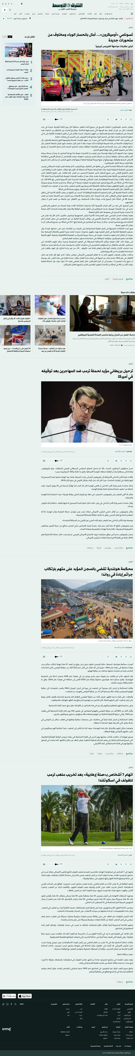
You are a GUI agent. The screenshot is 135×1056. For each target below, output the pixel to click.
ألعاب (20, 14)
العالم (101, 14)
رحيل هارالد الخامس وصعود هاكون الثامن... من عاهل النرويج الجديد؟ (16, 79)
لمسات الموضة (129, 1038)
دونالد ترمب (119, 548)
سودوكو (67, 1035)
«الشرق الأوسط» (120, 451)
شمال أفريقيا (127, 1015)
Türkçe (121, 3)
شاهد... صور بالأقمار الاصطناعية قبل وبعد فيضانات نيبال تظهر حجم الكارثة (16, 97)
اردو (117, 3)
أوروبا (118, 1012)
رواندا (92, 753)
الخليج (129, 1012)
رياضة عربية (117, 1035)
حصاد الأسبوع (104, 1032)
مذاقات (131, 1032)
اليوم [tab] (10, 36)
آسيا (119, 1015)
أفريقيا (118, 1018)
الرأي (95, 14)
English (127, 3)
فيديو (33, 14)
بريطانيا (90, 548)
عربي (132, 3)
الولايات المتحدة (116, 1009)
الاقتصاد (89, 14)
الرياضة (47, 14)
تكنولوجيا (64, 14)
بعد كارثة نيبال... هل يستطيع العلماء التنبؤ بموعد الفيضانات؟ (17, 87)
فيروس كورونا (118, 279)
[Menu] (132, 14)
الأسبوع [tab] (5, 36)
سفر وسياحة (129, 1035)
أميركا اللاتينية (116, 1022)
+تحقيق (105, 1038)
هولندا (99, 753)
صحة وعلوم (73, 14)
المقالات (106, 1009)
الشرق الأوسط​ (108, 14)
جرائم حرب (109, 753)
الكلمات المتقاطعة (65, 1032)
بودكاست (27, 14)
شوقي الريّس (124, 110)
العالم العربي (130, 1009)
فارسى (112, 3)
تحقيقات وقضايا (103, 1035)
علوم (68, 1012)
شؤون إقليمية (129, 1022)
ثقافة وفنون (81, 14)
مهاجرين (108, 548)
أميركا (99, 548)
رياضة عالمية (117, 1038)
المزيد (15, 14)
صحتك (68, 1009)
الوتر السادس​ (78, 1012)
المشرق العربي (127, 1018)
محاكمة (120, 753)
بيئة (69, 1015)
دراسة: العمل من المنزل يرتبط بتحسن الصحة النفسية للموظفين (106, 334)
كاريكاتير (105, 1012)
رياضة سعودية (116, 1032)
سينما (81, 1015)
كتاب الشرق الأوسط (102, 1015)
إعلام (81, 1018)
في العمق (40, 14)
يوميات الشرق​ (55, 14)
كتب (81, 1009)
